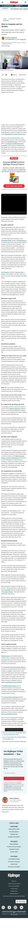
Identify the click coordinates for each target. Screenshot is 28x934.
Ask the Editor (14, 853)
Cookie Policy (14, 892)
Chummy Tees (19, 272)
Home (5, 18)
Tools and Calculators (14, 868)
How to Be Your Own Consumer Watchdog (14, 741)
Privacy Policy (14, 890)
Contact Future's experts (14, 885)
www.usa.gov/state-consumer (9, 714)
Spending (6, 20)
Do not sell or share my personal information (14, 897)
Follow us (15, 74)
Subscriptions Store (14, 830)
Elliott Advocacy (22, 240)
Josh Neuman (5, 272)
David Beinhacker (13, 141)
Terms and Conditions (14, 887)
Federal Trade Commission (11, 697)
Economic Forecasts (14, 863)
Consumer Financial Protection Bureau (14, 667)
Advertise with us (14, 895)
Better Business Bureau (10, 686)
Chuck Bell (7, 590)
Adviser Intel (14, 865)
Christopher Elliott (6, 240)
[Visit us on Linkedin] (21, 909)
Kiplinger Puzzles (14, 850)
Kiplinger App (14, 835)
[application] (14, 203)
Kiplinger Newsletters (14, 838)
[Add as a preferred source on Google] (21, 903)
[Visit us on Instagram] (15, 909)
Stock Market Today (14, 860)
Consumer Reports (7, 592)
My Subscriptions (14, 833)
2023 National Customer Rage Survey (15, 134)
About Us (14, 882)
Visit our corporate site (19, 914)
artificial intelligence (14, 408)
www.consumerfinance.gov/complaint (11, 682)
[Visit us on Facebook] (9, 909)
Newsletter (23, 74)
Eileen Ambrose (12, 37)
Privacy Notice (8, 786)
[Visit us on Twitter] (3, 909)
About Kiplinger (14, 845)
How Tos (23, 39)
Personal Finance (15, 18)
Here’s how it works (6, 45)
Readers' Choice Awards (14, 848)
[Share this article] (2, 74)
